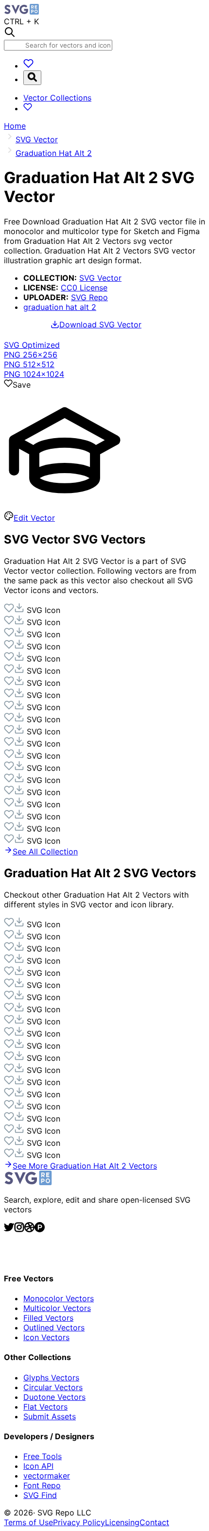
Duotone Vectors (54, 1397)
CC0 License (84, 287)
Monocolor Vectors (58, 1298)
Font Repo (42, 1485)
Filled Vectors (48, 1318)
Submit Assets (49, 1416)
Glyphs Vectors (51, 1377)
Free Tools (42, 1456)
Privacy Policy (79, 1522)
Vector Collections (57, 97)
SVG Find (40, 1495)
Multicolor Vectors (57, 1308)
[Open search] (32, 77)
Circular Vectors (53, 1387)
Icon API (38, 1466)
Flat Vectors (45, 1407)
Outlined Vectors (54, 1327)
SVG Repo (89, 297)
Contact (154, 1522)
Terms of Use (28, 1522)
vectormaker (46, 1475)
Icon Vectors (46, 1337)
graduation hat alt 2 (59, 307)
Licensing (122, 1522)
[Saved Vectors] (28, 65)
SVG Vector (100, 278)
